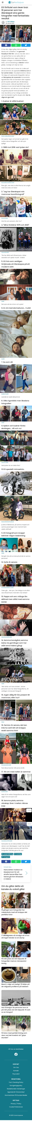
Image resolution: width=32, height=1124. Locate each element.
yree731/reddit (4, 462)
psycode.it (16, 1074)
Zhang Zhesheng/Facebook (7, 521)
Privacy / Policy (16, 1104)
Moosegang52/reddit (6, 765)
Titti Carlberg (10, 21)
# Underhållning (7, 854)
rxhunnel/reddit (5, 252)
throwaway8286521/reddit (7, 587)
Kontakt (16, 1071)
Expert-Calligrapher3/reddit (7, 136)
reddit (2, 301)
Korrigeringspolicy (16, 1085)
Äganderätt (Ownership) (16, 1092)
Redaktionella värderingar (16, 1089)
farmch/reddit (4, 218)
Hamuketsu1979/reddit (6, 840)
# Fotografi (6, 857)
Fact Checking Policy (16, 1082)
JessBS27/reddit (5, 394)
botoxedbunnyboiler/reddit (7, 182)
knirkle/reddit (4, 791)
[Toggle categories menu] (2, 2)
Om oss (16, 1067)
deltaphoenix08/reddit (6, 637)
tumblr (3, 359)
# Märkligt (18, 854)
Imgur (2, 722)
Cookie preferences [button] (16, 1107)
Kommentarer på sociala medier (16, 1095)
